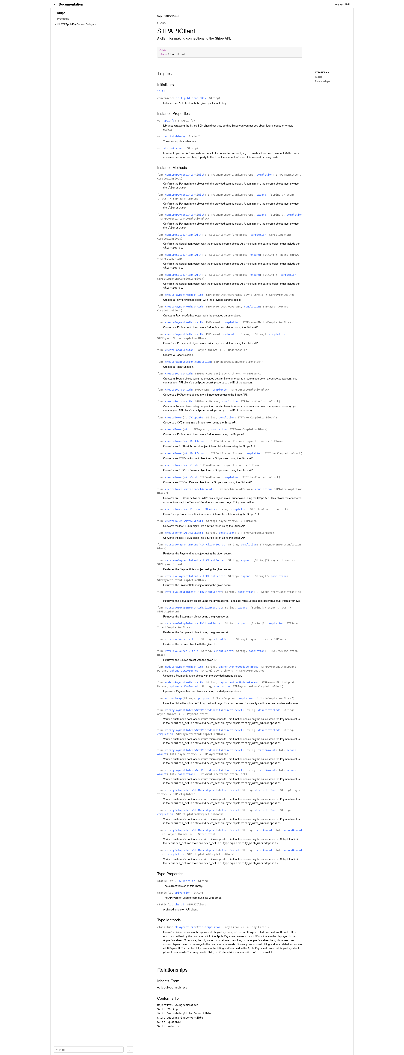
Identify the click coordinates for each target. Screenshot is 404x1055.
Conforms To (168, 998)
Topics (164, 73)
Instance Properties (173, 113)
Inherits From (168, 981)
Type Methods (169, 920)
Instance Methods (172, 167)
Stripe (160, 16)
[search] (89, 1049)
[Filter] (89, 1049)
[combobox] (89, 1049)
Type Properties (170, 873)
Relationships (172, 969)
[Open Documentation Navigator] (55, 4)
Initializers (165, 84)
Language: (339, 4)
